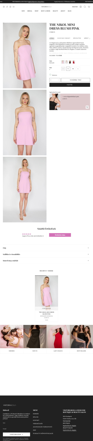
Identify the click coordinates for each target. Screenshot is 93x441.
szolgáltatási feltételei (24, 439)
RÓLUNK (35, 417)
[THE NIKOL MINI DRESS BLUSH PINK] (46, 292)
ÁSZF (34, 430)
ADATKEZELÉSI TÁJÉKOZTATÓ (42, 427)
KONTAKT (36, 420)
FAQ (4, 248)
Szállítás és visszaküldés (11, 254)
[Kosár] (89, 6)
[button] (23, 11)
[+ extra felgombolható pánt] (54, 102)
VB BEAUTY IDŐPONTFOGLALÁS (43, 433)
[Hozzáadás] (87, 107)
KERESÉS (36, 414)
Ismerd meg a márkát (10, 260)
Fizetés (70, 85)
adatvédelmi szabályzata (8, 439)
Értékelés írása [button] (60, 235)
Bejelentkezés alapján (69, 425)
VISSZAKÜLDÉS (38, 423)
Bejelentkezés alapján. (69, 430)
